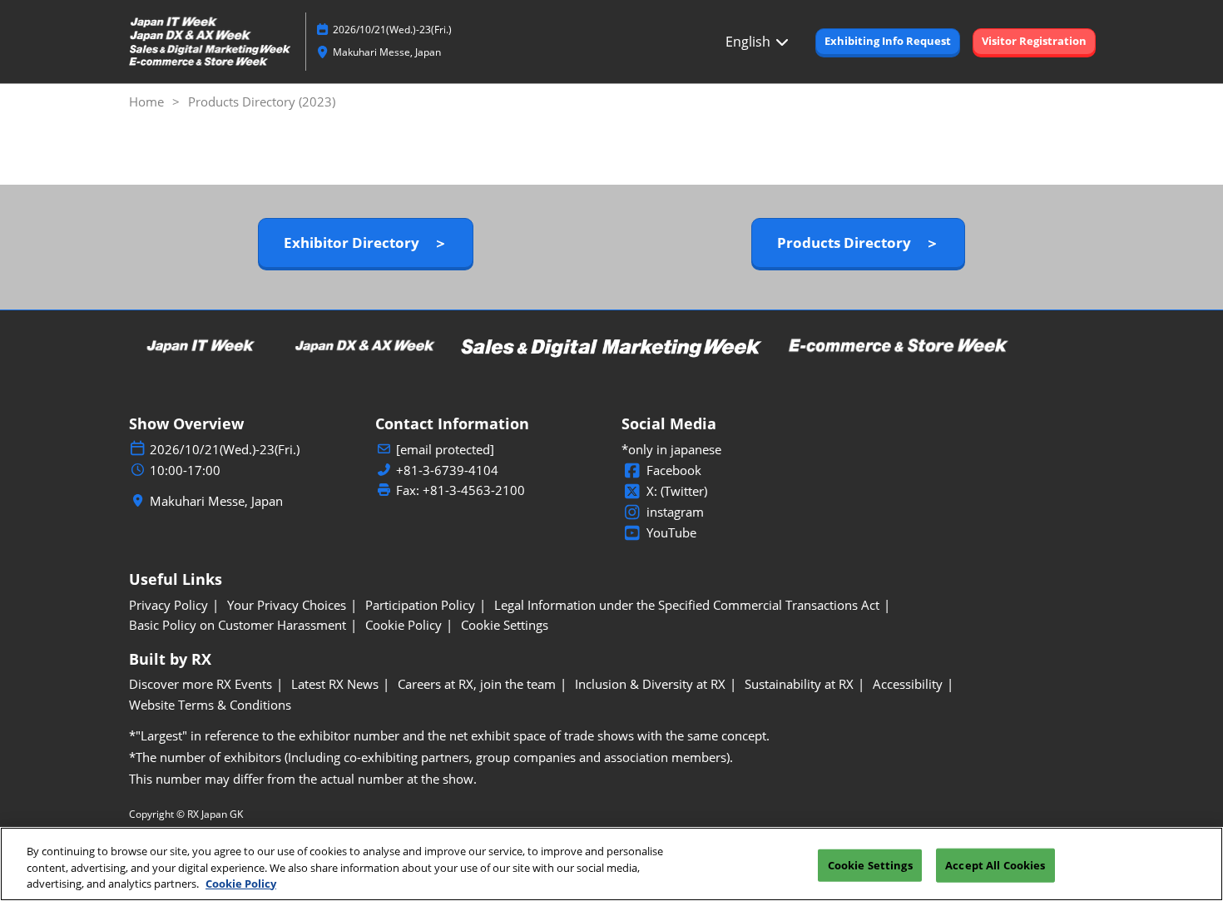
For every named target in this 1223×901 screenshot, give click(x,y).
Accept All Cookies (995, 864)
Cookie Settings (870, 864)
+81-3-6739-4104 (447, 470)
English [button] (749, 41)
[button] (887, 41)
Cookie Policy (240, 883)
